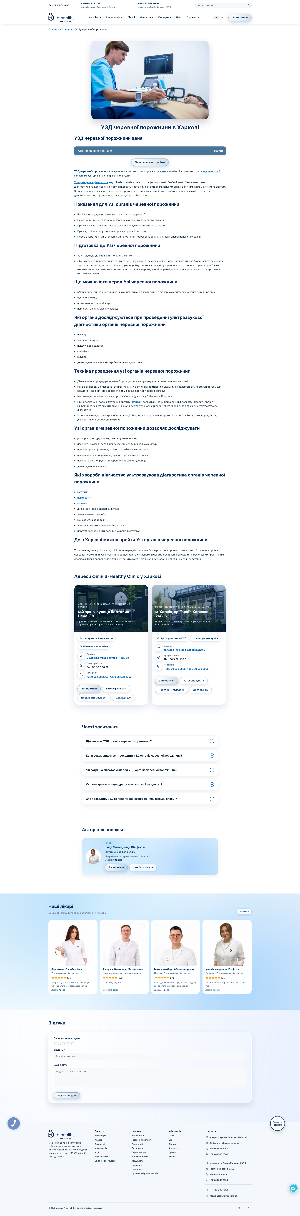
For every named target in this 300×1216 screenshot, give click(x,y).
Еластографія (101, 1156)
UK (216, 17)
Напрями (145, 17)
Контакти (173, 1148)
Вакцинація (113, 17)
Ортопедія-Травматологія (145, 1173)
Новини (172, 1156)
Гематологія (138, 1144)
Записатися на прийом (150, 162)
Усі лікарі (244, 911)
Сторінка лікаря (143, 867)
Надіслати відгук (67, 1095)
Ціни (179, 17)
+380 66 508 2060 (91, 3)
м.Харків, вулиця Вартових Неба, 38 (98, 7)
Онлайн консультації (105, 1161)
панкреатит (84, 497)
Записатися (240, 17)
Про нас (191, 17)
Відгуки (172, 1144)
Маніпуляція (101, 1148)
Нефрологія (137, 1169)
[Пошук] (249, 5)
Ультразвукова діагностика (91, 182)
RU (222, 17)
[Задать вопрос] (293, 1188)
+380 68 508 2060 (121, 676)
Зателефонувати (116, 688)
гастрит (82, 492)
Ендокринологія (140, 1156)
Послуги (163, 17)
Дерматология (139, 1152)
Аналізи (94, 17)
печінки (161, 171)
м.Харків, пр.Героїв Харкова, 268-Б (154, 7)
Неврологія (137, 1165)
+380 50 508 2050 (148, 3)
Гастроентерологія (141, 1140)
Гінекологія (137, 1148)
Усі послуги (100, 1135)
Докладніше (123, 697)
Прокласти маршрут (94, 697)
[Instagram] (248, 1207)
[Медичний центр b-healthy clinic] (61, 17)
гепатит (82, 503)
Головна (53, 29)
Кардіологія (137, 1161)
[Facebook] (239, 1207)
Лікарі (131, 17)
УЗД (97, 1152)
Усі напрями (138, 1135)
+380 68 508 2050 (198, 668)
